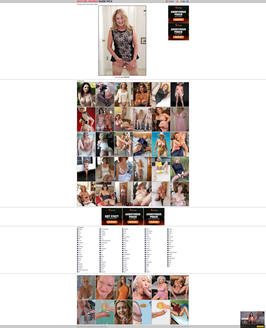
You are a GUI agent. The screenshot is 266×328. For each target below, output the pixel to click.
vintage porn (171, 258)
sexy (147, 269)
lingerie (125, 252)
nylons (147, 229)
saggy (147, 264)
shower (170, 229)
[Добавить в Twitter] (185, 1)
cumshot (103, 235)
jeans (124, 242)
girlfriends (103, 262)
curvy (102, 238)
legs (124, 248)
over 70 (148, 246)
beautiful (80, 242)
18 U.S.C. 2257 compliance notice (99, 326)
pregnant (148, 254)
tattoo (169, 242)
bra (79, 262)
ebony (102, 244)
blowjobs (80, 256)
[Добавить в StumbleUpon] (181, 1)
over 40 (148, 240)
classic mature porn (83, 269)
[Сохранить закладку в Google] (169, 1)
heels (124, 231)
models (125, 260)
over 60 (148, 244)
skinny (170, 233)
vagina (170, 256)
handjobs (125, 229)
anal (79, 231)
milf (124, 256)
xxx (169, 266)
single (170, 231)
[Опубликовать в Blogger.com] (165, 1)
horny (124, 233)
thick (169, 244)
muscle (125, 264)
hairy (102, 269)
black (79, 252)
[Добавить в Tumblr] (183, 1)
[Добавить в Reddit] (179, 1)
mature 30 (148, 238)
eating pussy (104, 242)
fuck (102, 258)
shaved (148, 271)
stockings (170, 240)
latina (124, 246)
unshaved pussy (172, 252)
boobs (79, 258)
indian (124, 238)
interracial (125, 240)
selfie (147, 266)
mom (124, 262)
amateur (80, 229)
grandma (103, 266)
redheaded (148, 262)
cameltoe (80, 266)
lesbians (125, 250)
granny (102, 268)
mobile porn (126, 258)
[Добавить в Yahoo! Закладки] (188, 1)
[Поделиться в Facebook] (167, 1)
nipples (125, 268)
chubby (80, 268)
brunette (80, 264)
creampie (103, 233)
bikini (79, 250)
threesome (171, 246)
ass (79, 235)
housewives (126, 236)
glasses (103, 264)
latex (124, 244)
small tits (170, 236)
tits (169, 250)
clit (79, 271)
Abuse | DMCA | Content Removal (84, 326)
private (147, 256)
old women (148, 233)
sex (147, 268)
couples (103, 231)
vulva (169, 260)
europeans (103, 248)
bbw (79, 238)
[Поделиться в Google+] (171, 1)
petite (147, 252)
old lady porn (149, 231)
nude (124, 271)
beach (79, 240)
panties (148, 248)
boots (79, 260)
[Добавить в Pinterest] (177, 1)
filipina (102, 256)
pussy (147, 258)
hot (124, 235)
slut (169, 235)
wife (169, 264)
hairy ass (103, 271)
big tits (79, 248)
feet (102, 254)
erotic (102, 246)
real (147, 260)
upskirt (170, 254)
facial (102, 250)
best (79, 244)
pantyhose (148, 250)
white (169, 262)
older (147, 235)
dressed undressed (105, 240)
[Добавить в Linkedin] (173, 1)
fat (101, 252)
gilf (101, 260)
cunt (102, 236)
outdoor (148, 236)
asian (79, 233)
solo (169, 238)
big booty (80, 246)
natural (125, 266)
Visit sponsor (126, 77)
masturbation (126, 254)
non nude (125, 269)
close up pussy (104, 229)
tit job (169, 248)
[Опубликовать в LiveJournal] (175, 1)
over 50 (148, 242)
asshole (80, 236)
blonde (80, 254)
